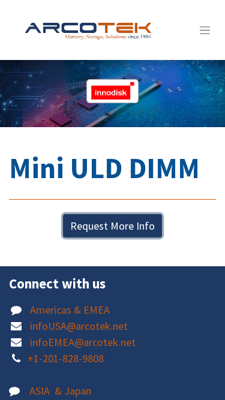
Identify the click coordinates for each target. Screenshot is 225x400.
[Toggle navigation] (205, 30)
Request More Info (112, 226)
